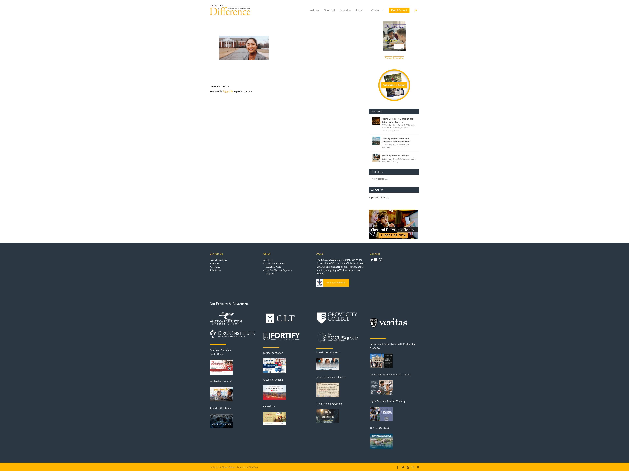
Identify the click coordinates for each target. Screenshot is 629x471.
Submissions (215, 270)
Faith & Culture (388, 127)
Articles (314, 10)
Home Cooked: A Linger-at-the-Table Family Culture (398, 120)
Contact (375, 10)
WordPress (253, 467)
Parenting (385, 130)
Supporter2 (394, 130)
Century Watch (403, 144)
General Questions (218, 259)
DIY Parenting (410, 125)
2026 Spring (387, 125)
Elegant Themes (228, 467)
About (359, 10)
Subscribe (345, 10)
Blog (394, 125)
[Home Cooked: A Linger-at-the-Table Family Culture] (376, 121)
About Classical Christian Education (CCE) (274, 265)
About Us (267, 259)
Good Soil (329, 10)
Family (397, 127)
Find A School (399, 10)
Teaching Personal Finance (395, 155)
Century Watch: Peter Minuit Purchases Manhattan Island (396, 140)
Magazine (405, 127)
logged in (228, 91)
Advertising (215, 266)
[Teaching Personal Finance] (376, 158)
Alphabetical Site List (379, 197)
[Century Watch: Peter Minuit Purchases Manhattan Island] (376, 141)
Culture (400, 125)
